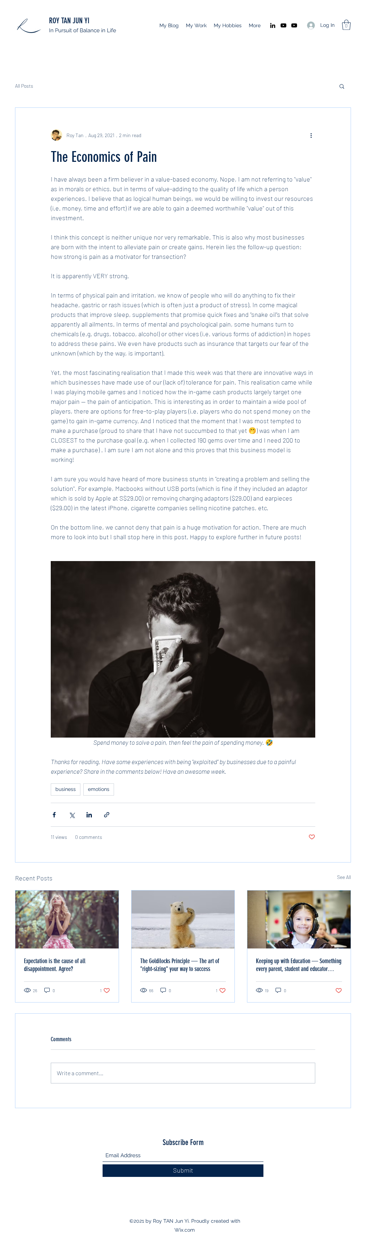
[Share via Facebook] (54, 814)
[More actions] (311, 135)
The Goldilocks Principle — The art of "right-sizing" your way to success (179, 965)
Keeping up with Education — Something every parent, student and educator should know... (298, 965)
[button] (346, 25)
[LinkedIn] (272, 25)
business (65, 789)
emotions (98, 789)
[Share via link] (106, 814)
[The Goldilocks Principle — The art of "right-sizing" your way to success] (183, 919)
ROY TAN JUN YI (69, 20)
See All (344, 877)
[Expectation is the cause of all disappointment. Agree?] (67, 919)
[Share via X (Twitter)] (71, 814)
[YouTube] (283, 25)
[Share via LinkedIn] (89, 814)
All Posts (24, 86)
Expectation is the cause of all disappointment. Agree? (54, 965)
